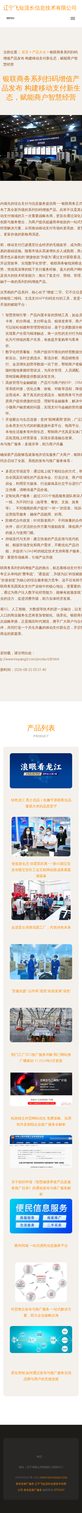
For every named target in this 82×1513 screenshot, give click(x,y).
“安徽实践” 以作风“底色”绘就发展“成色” (41, 991)
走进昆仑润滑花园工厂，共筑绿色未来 (41, 927)
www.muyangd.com (53, 1477)
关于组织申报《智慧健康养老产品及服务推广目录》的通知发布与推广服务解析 (41, 1188)
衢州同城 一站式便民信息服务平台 (41, 1245)
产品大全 (39, 52)
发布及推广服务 (25, 1483)
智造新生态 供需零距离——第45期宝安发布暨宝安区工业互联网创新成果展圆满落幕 (41, 870)
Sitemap (59, 1489)
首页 (25, 52)
